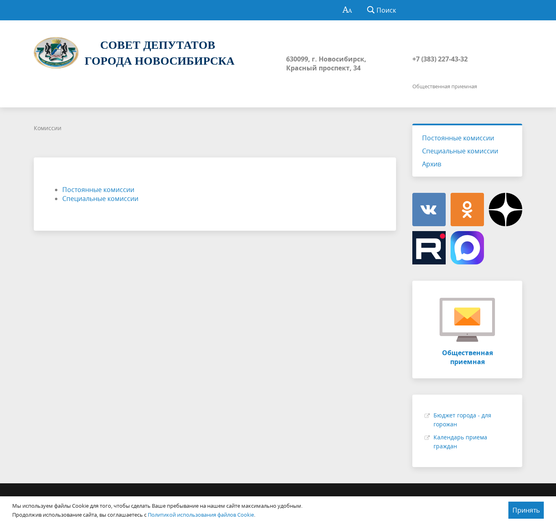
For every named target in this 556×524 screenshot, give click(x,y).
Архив (431, 163)
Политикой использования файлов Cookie (201, 514)
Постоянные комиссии (98, 189)
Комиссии (47, 128)
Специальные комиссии (100, 198)
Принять (526, 510)
